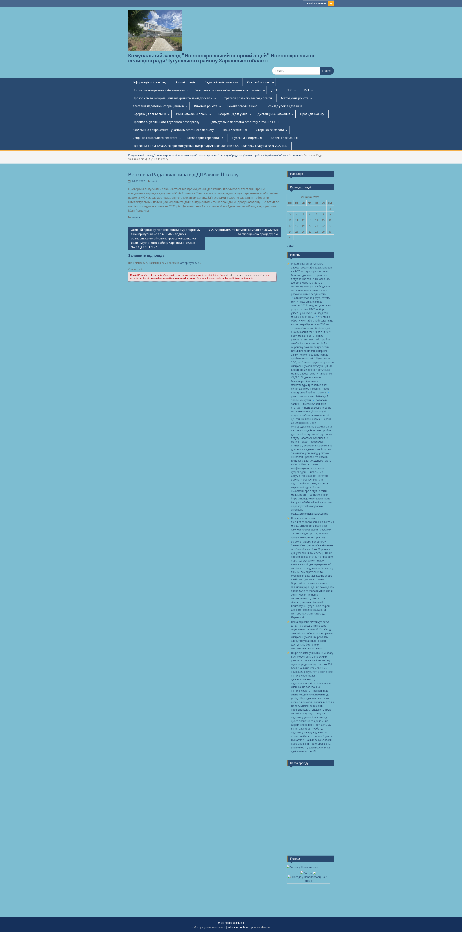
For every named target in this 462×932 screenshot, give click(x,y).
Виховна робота (205, 106)
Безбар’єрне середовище (205, 138)
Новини (296, 155)
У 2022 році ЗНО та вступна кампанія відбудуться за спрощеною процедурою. (243, 232)
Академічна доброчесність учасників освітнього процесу (173, 130)
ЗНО (290, 90)
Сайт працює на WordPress (208, 927)
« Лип (290, 246)
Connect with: (136, 269)
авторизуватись (190, 263)
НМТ (306, 90)
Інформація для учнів (232, 114)
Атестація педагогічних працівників (158, 106)
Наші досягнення (235, 130)
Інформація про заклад (149, 82)
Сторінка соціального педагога (155, 138)
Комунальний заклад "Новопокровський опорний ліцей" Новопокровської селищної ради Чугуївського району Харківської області (221, 58)
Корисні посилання (284, 138)
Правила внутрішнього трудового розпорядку (166, 122)
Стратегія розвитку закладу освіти (247, 98)
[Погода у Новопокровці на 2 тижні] (308, 878)
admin (154, 181)
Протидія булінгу (312, 114)
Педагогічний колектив (221, 82)
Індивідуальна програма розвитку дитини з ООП (244, 122)
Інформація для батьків (149, 114)
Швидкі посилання (315, 3)
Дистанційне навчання (274, 114)
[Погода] (308, 872)
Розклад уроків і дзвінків (284, 106)
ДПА (274, 90)
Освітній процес (258, 82)
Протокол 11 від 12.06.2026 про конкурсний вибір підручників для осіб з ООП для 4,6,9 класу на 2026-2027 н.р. (210, 146)
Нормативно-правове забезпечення (159, 90)
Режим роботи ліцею (242, 106)
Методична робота (294, 98)
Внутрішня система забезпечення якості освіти (228, 90)
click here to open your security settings (245, 275)
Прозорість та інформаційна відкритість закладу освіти (172, 98)
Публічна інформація (247, 138)
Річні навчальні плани (191, 114)
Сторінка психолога (270, 130)
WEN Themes (262, 927)
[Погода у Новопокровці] (303, 867)
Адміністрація (185, 82)
